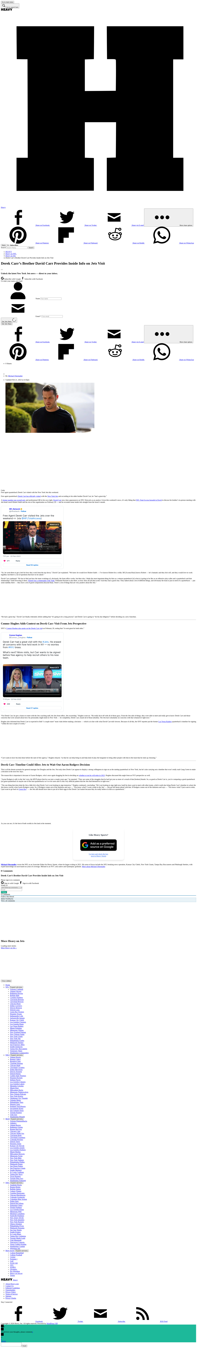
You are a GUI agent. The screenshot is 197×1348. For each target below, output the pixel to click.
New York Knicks (16, 1096)
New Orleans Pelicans (18, 1094)
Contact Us (9, 1286)
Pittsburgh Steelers (16, 1043)
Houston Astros (15, 1144)
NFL (7, 987)
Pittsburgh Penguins (17, 1228)
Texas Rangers (15, 1176)
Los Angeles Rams (17, 1024)
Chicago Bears (15, 1004)
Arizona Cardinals (16, 989)
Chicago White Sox (17, 1133)
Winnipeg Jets (15, 1248)
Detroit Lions (15, 1010)
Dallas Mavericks (16, 1070)
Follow (23, 511)
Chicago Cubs (15, 1131)
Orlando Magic (15, 1100)
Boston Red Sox (16, 1129)
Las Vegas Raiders (165, 722)
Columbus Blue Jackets (18, 1199)
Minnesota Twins (16, 1156)
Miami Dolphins (16, 1028)
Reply (18, 561)
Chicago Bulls (15, 1065)
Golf (11, 1261)
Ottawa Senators (16, 1224)
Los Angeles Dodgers (18, 1150)
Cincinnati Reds (16, 1135)
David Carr (57, 500)
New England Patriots (18, 1032)
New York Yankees (17, 1160)
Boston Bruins (15, 1187)
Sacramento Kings (16, 1108)
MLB (7, 1119)
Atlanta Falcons (15, 991)
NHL (7, 1183)
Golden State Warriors (18, 1076)
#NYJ (11, 647)
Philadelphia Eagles (17, 1041)
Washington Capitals (17, 1246)
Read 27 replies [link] (32, 708)
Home (7, 985)
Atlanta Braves (15, 1125)
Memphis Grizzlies (17, 1086)
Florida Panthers (16, 1207)
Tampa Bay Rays (16, 1174)
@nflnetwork (14, 511)
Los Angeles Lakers (17, 1084)
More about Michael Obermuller (93, 867)
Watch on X (54, 524)
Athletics (13, 1123)
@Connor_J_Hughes (17, 637)
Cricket (12, 1257)
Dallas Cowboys (16, 1006)
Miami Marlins (15, 1152)
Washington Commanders (19, 1053)
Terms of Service (11, 1294)
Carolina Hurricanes (17, 1193)
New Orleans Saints (17, 1034)
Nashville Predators (17, 1216)
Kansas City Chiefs (17, 1020)
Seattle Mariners (16, 1170)
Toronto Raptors (16, 1113)
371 (8, 561)
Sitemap (8, 1296)
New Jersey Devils (17, 1218)
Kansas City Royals (17, 1146)
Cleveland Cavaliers (17, 1067)
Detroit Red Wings (16, 1203)
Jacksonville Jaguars (17, 1018)
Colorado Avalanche (17, 1197)
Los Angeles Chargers (18, 1022)
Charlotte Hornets (16, 1063)
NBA (7, 1055)
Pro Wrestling (15, 1271)
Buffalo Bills (14, 995)
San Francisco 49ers (17, 1045)
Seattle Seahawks (16, 1047)
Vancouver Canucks (17, 1242)
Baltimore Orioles (16, 1127)
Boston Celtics (15, 1059)
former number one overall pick (14, 500)
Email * (38, 316)
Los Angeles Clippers (18, 1082)
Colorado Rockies (16, 1140)
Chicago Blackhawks (17, 1195)
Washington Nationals (18, 1181)
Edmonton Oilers (16, 1205)
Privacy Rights (10, 1298)
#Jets (46, 641)
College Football (16, 1255)
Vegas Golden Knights (18, 1244)
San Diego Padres (16, 1166)
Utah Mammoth (15, 1240)
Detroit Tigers (15, 1142)
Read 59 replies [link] (32, 565)
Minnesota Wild (15, 1212)
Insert (24, 1346)
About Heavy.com (12, 1284)
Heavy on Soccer (16, 1273)
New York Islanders (17, 1220)
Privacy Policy (10, 1292)
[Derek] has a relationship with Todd (41, 581)
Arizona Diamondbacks (18, 1121)
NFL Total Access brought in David (149, 500)
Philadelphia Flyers (17, 1226)
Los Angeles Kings (17, 1210)
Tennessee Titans (16, 1051)
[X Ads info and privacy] (60, 556)
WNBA (13, 1267)
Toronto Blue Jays (16, 1178)
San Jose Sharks (16, 1230)
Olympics (13, 1269)
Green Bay (23, 789)
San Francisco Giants (17, 1168)
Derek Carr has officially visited (29, 496)
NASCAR (14, 1263)
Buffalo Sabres (15, 1189)
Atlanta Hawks (15, 1057)
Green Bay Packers (17, 1012)
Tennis (12, 1275)
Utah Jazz (13, 1115)
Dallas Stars (14, 1201)
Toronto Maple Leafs (17, 1238)
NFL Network (14, 509)
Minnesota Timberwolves (19, 1092)
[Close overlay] (2, 269)
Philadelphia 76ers (16, 1102)
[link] (60, 508)
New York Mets (15, 1158)
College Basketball (17, 1253)
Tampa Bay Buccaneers (18, 1049)
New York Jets (52, 496)
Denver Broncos (16, 1008)
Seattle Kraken (15, 1232)
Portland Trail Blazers (18, 1106)
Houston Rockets (16, 1078)
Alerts (4, 245)
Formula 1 (13, 1259)
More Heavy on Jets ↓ (9, 948)
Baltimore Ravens (16, 993)
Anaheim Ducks (16, 1185)
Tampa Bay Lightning (18, 1236)
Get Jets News (7, 324)
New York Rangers (17, 1222)
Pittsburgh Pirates (16, 1164)
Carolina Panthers (16, 998)
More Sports (9, 1251)
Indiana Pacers (15, 1080)
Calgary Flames (15, 1191)
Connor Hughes (15, 635)
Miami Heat (14, 1088)
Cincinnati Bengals (17, 1000)
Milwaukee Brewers (17, 1154)
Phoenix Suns (15, 1104)
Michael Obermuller (15, 376)
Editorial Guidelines (12, 1288)
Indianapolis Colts (16, 1016)
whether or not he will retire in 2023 (92, 775)
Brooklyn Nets (15, 1061)
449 (8, 704)
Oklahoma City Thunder (19, 1098)
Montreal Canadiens (17, 1214)
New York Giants (16, 1036)
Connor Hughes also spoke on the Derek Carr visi (24, 628)
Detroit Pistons (15, 1074)
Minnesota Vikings (17, 1030)
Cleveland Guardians (17, 1137)
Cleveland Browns (16, 1002)
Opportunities (10, 1290)
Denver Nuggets (16, 1072)
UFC (12, 1265)
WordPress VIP (52, 1323)
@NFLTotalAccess (31, 518)
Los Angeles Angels (17, 1148)
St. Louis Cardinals (17, 1172)
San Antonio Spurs (17, 1111)
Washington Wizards (17, 1117)
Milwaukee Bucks (16, 1090)
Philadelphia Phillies (17, 1162)
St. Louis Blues (15, 1234)
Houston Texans (16, 1014)
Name (38, 299)
